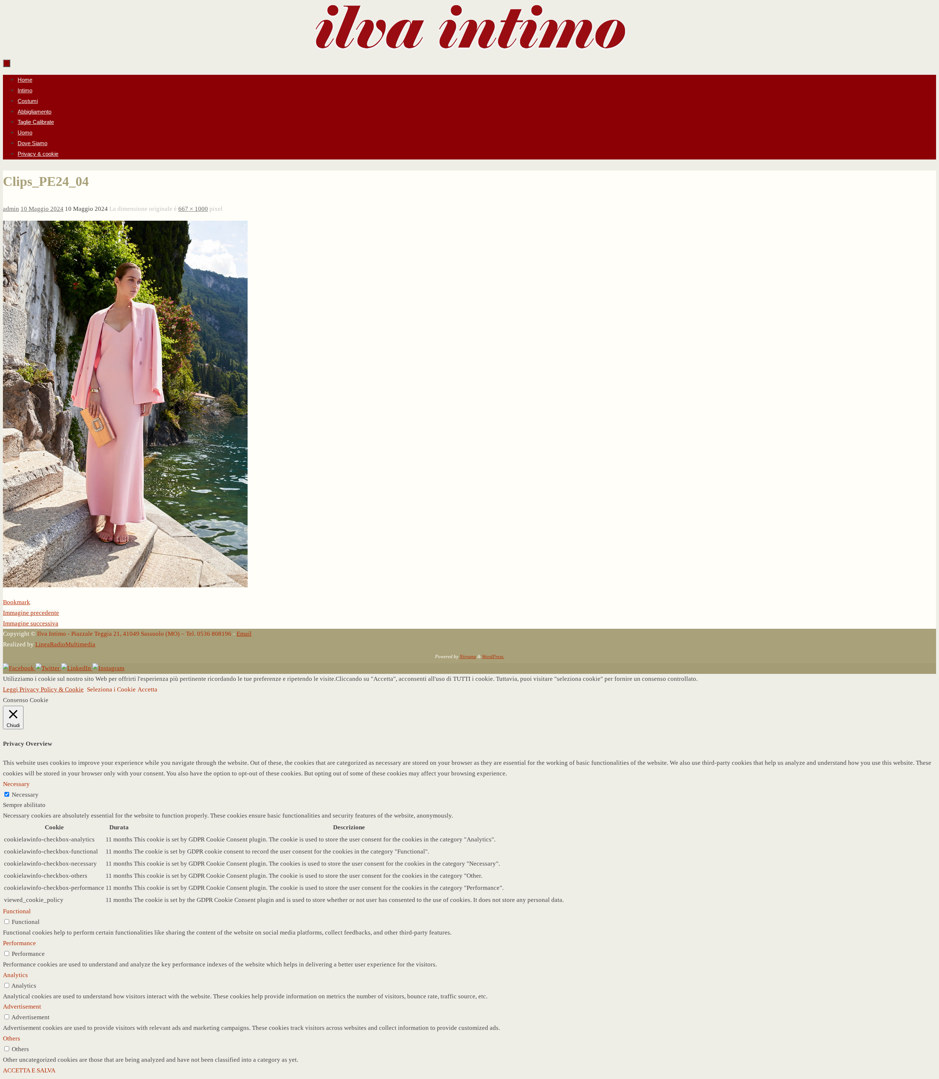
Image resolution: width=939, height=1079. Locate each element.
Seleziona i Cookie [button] (111, 689)
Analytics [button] (15, 975)
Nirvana (468, 656)
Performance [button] (19, 943)
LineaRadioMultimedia (65, 644)
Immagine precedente (31, 612)
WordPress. (493, 656)
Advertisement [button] (22, 1006)
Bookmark (16, 602)
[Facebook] (19, 668)
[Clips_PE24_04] (125, 585)
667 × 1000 (193, 208)
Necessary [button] (16, 784)
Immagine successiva (30, 623)
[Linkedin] (76, 668)
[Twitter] (48, 668)
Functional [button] (17, 911)
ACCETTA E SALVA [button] (29, 1070)
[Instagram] (108, 668)
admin (11, 208)
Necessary (25, 794)
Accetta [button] (147, 689)
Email (244, 633)
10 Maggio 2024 (42, 208)
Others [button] (11, 1038)
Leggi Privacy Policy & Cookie (43, 689)
